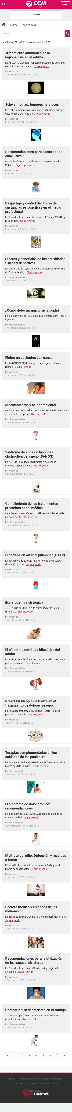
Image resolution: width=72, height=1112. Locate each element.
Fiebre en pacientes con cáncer (29, 358)
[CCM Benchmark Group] (36, 1093)
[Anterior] (8, 1055)
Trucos (13, 24)
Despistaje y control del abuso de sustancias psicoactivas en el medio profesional (33, 207)
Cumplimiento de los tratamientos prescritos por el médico (31, 506)
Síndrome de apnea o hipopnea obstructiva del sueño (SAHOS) (29, 454)
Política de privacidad (51, 1078)
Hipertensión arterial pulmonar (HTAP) (35, 555)
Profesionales (28, 24)
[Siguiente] (64, 1055)
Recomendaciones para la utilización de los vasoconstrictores (33, 960)
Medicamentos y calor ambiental (30, 405)
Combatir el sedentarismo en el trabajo (35, 1010)
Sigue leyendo (41, 66)
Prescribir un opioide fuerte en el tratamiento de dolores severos (30, 703)
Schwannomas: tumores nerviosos (32, 104)
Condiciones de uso (28, 1078)
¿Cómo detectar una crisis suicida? (32, 310)
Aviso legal (30, 1083)
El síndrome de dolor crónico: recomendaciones (27, 806)
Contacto (18, 1083)
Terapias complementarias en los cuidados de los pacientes (31, 755)
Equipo (11, 1078)
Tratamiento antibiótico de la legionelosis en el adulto (27, 55)
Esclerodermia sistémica (24, 602)
